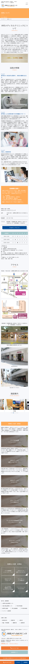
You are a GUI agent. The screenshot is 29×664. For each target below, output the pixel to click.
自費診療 (23, 622)
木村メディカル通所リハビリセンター (21, 571)
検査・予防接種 (5, 622)
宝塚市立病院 (5, 608)
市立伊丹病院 (19, 606)
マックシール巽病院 (6, 611)
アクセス (18, 662)
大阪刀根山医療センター (7, 606)
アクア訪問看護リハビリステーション (8, 571)
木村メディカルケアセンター (8, 579)
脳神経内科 (4, 620)
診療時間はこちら (4, 643)
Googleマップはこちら (14, 227)
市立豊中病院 (24, 608)
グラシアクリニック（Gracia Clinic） (21, 588)
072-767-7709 (15, 648)
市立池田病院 (15, 608)
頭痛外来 (13, 620)
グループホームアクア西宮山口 (21, 579)
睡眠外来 (15, 622)
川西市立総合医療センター (8, 603)
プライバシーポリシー (13, 643)
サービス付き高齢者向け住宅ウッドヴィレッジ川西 (8, 588)
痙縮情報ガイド (14, 652)
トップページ (3, 19)
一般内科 (21, 620)
